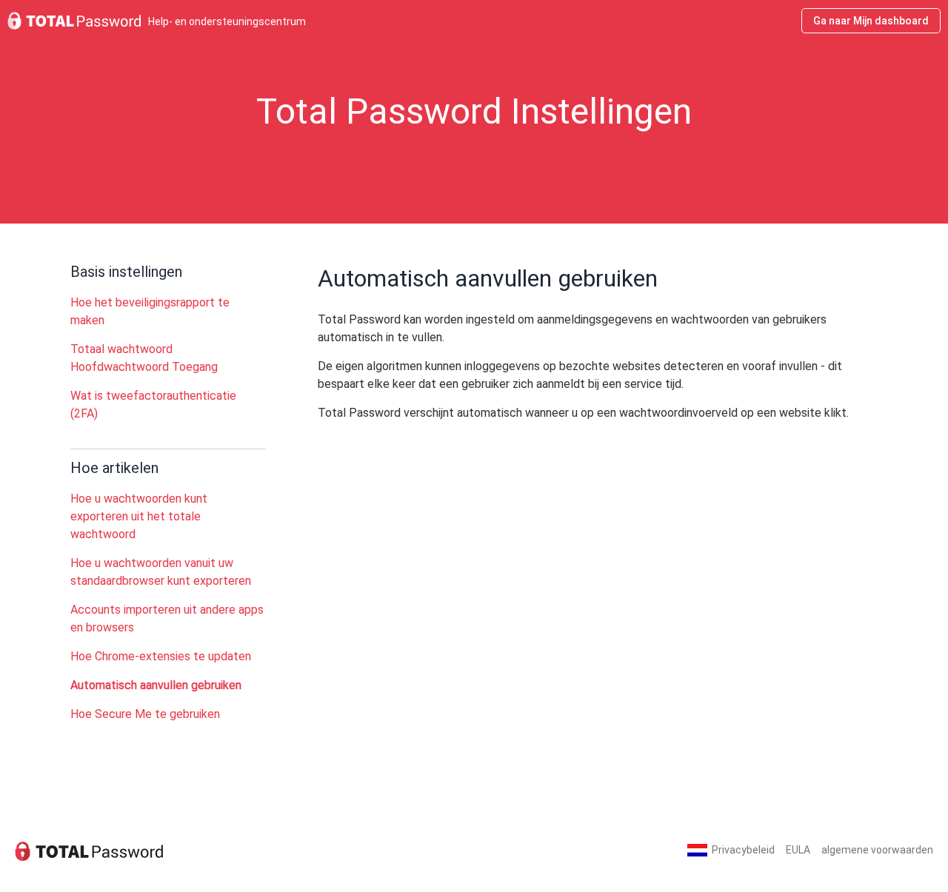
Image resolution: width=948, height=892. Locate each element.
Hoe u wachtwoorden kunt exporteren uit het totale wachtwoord (138, 516)
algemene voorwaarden (877, 850)
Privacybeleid (743, 850)
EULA (798, 850)
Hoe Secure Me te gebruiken (145, 714)
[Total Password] (89, 850)
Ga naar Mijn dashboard (871, 21)
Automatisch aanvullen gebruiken (155, 685)
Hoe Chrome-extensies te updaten (160, 656)
